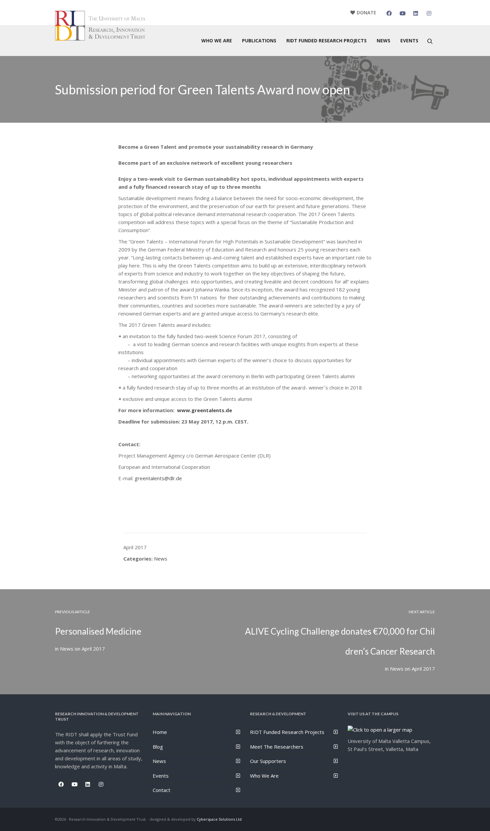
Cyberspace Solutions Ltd (219, 819)
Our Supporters (268, 761)
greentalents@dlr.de (158, 478)
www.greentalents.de (204, 410)
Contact (161, 790)
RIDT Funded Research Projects (287, 732)
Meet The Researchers (276, 746)
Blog (158, 746)
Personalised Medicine (98, 631)
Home (160, 732)
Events (161, 775)
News (160, 558)
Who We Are (264, 775)
